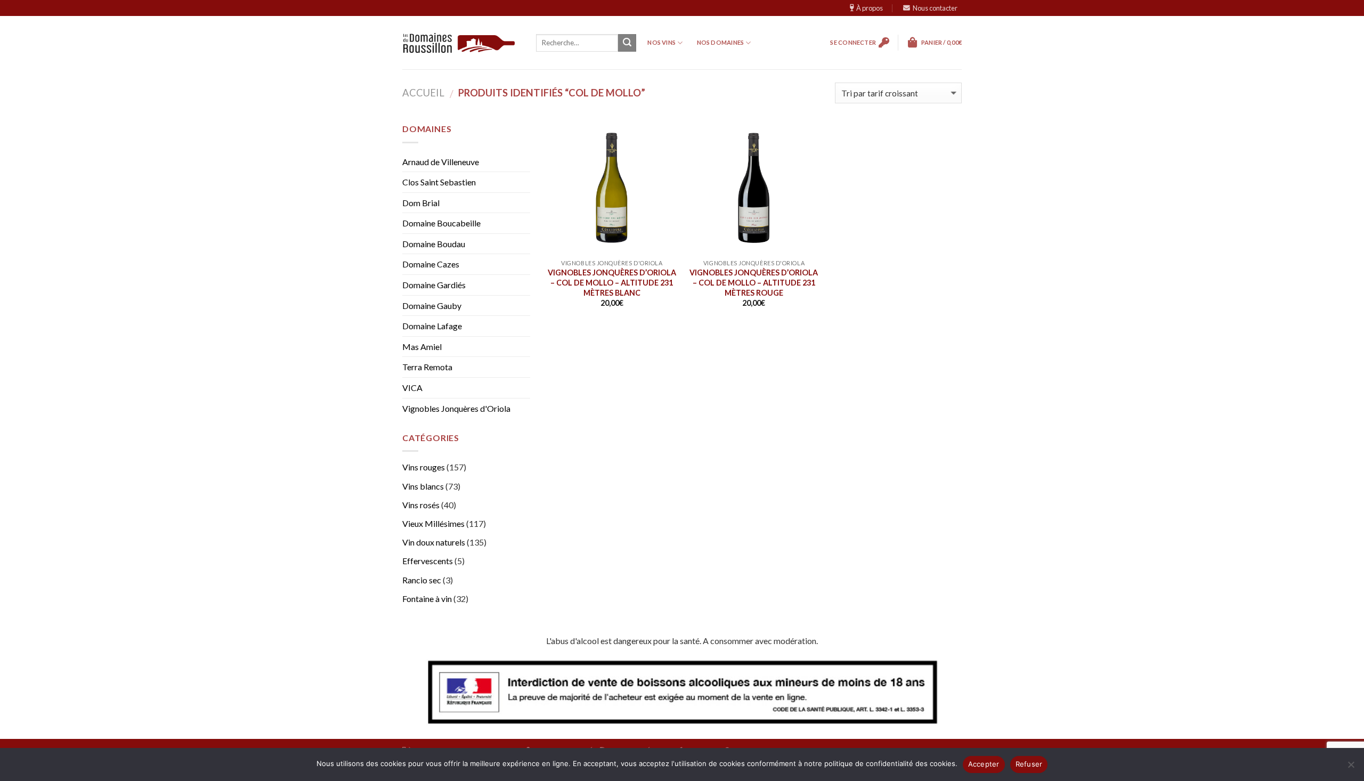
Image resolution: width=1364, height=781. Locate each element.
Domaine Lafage (432, 326)
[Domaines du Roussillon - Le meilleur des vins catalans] (459, 42)
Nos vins (661, 42)
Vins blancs (423, 486)
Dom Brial (421, 203)
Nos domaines (720, 42)
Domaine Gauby (431, 305)
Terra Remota (427, 367)
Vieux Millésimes (433, 523)
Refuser (1029, 764)
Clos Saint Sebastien (439, 182)
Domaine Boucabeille (441, 223)
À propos (869, 8)
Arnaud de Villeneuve (440, 162)
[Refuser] (1350, 767)
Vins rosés (421, 505)
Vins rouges (423, 467)
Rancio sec (421, 580)
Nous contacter (935, 8)
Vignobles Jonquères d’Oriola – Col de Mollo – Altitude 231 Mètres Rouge (753, 282)
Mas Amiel (422, 346)
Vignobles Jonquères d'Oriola (456, 408)
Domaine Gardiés (434, 285)
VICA (412, 388)
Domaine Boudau (433, 244)
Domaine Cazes (430, 264)
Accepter (984, 764)
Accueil (423, 93)
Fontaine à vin (427, 598)
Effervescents (427, 561)
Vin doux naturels (433, 542)
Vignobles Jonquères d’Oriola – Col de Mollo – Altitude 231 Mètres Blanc (612, 282)
